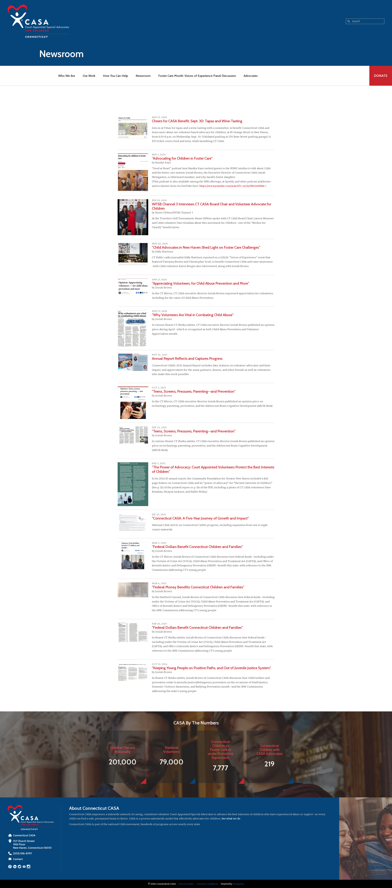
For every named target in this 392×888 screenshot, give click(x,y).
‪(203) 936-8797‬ (22, 853)
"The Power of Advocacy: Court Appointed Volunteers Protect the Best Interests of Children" (213, 469)
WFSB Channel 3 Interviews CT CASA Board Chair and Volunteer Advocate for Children (211, 206)
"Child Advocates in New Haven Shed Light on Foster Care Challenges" (206, 247)
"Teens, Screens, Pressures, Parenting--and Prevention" (194, 391)
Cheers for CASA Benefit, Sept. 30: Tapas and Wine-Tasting (197, 121)
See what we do (231, 818)
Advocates (251, 76)
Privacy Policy (186, 883)
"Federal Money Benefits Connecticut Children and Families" (198, 587)
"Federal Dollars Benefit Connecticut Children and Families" (197, 546)
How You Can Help (115, 76)
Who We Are (66, 76)
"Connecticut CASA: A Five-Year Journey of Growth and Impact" (200, 518)
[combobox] (365, 21)
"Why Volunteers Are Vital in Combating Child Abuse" (193, 315)
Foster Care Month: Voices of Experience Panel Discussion (197, 76)
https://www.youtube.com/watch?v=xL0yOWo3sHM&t (232, 185)
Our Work (89, 76)
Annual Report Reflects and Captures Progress (187, 358)
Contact (18, 859)
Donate (380, 76)
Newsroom (143, 76)
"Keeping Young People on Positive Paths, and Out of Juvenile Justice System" (211, 668)
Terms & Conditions (207, 883)
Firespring (238, 883)
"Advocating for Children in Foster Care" (182, 158)
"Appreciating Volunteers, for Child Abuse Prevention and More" (200, 283)
